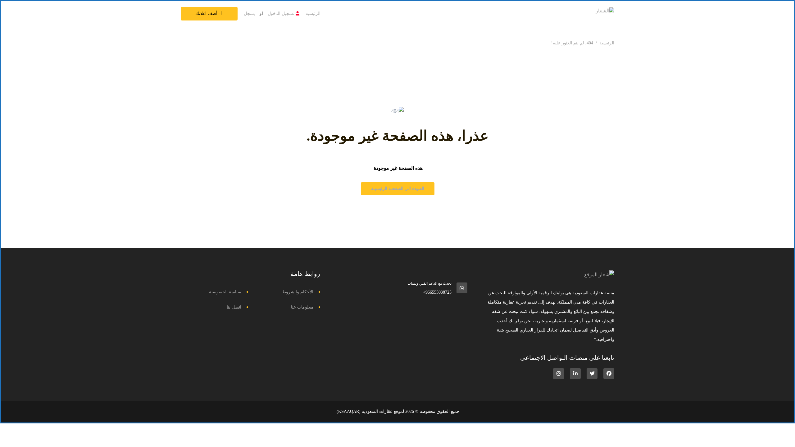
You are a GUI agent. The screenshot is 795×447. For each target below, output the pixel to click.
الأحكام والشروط (297, 292)
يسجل (249, 13)
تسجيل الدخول (281, 13)
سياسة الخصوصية (225, 292)
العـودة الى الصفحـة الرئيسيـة (397, 188)
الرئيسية (313, 13)
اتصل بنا (234, 307)
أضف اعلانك (206, 13)
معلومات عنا (302, 307)
